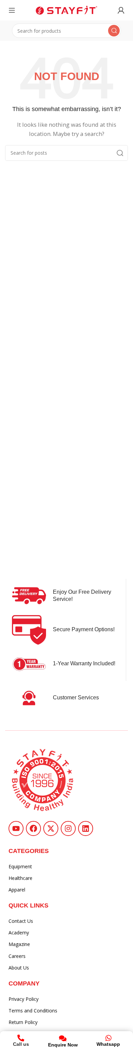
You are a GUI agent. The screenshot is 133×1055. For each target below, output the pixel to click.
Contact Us (21, 921)
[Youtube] (16, 828)
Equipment (20, 866)
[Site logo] (66, 9)
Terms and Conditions (33, 1010)
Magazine (19, 944)
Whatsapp (108, 1044)
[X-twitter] (50, 828)
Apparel (17, 889)
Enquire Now (63, 1045)
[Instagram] (68, 828)
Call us (21, 1044)
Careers (17, 956)
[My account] (121, 10)
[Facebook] (33, 828)
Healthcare (20, 878)
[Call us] (20, 1037)
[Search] (114, 30)
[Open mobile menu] (12, 10)
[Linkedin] (85, 828)
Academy (19, 932)
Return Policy (23, 1022)
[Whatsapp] (108, 1037)
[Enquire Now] (63, 1038)
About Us (19, 967)
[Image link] (43, 779)
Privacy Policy (24, 999)
